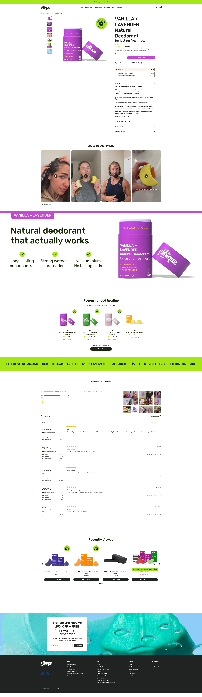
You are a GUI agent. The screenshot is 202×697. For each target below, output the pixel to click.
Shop (81, 7)
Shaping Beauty (133, 669)
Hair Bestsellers (71, 664)
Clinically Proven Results (124, 121)
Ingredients (119, 126)
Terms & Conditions (45, 688)
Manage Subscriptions (103, 669)
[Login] (156, 7)
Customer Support (102, 673)
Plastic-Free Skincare (73, 671)
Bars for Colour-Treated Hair (75, 673)
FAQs (98, 664)
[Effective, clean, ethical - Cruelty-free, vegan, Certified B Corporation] (49, 51)
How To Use (100, 667)
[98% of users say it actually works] (49, 40)
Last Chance (132, 676)
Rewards (131, 671)
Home (42, 13)
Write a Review (156, 417)
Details (117, 83)
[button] (122, 46)
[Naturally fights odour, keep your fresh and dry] (49, 29)
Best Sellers (88, 7)
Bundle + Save (98, 7)
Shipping (99, 671)
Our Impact (119, 7)
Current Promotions (102, 676)
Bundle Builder (71, 676)
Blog (130, 664)
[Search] (153, 7)
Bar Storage (70, 667)
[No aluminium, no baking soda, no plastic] (49, 34)
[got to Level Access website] (45, 673)
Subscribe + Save (109, 7)
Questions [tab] (107, 382)
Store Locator (101, 678)
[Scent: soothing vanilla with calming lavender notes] (49, 24)
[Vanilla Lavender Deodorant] (49, 18)
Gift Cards (132, 673)
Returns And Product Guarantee (106, 682)
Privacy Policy (55, 688)
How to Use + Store (121, 131)
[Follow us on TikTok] (159, 666)
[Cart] (160, 7)
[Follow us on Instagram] (154, 666)
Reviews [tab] (96, 382)
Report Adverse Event (103, 680)
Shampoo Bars (71, 669)
